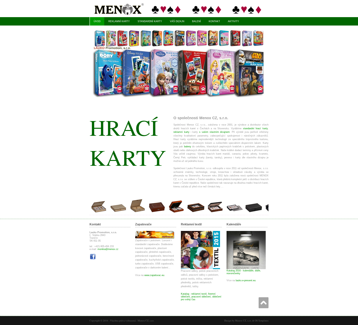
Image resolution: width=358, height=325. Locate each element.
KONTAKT (214, 21)
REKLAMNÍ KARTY (119, 21)
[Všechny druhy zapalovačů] (154, 237)
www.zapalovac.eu (154, 275)
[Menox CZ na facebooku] (93, 259)
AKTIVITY (233, 21)
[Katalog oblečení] (200, 268)
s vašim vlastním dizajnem (214, 132)
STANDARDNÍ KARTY (150, 21)
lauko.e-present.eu (246, 280)
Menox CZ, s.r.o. (146, 320)
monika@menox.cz (108, 249)
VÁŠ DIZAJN (177, 21)
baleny (187, 146)
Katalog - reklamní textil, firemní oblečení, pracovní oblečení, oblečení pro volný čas (201, 296)
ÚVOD (97, 21)
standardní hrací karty (255, 128)
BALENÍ (196, 21)
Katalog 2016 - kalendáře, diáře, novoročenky (244, 272)
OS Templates (261, 320)
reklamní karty (181, 132)
